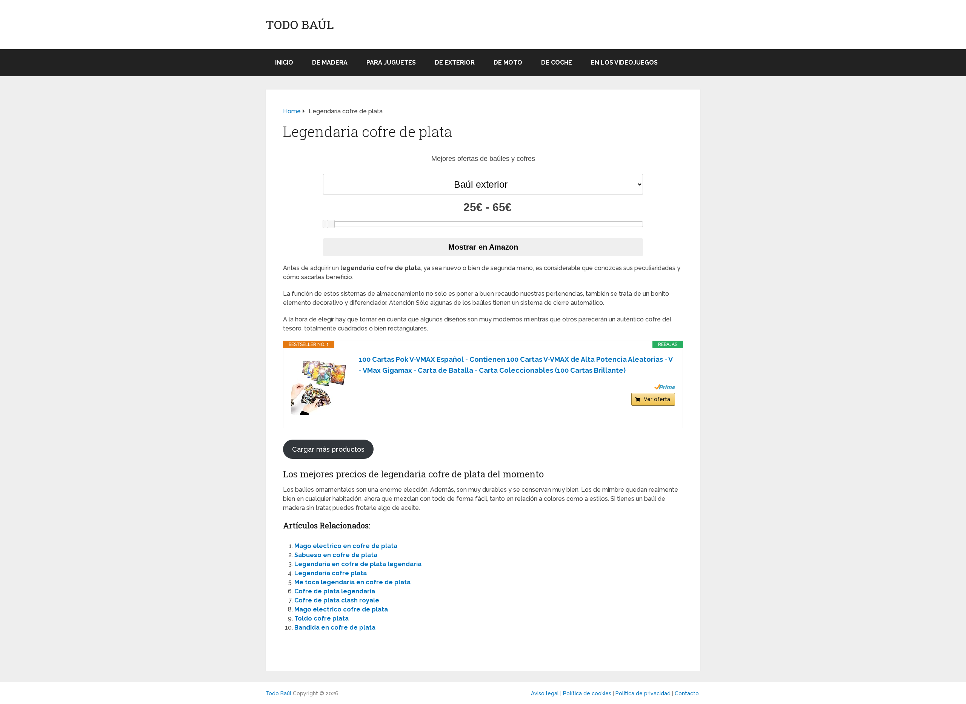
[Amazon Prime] (664, 387)
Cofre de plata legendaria (334, 591)
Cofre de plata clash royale (336, 600)
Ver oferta (657, 399)
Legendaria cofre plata (330, 573)
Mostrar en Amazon (483, 247)
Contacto (687, 693)
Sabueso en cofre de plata (335, 555)
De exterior (455, 62)
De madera (330, 62)
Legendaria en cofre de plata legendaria (357, 564)
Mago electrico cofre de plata (341, 609)
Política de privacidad (643, 693)
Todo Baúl (300, 25)
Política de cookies (587, 693)
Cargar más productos (328, 449)
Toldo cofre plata (321, 618)
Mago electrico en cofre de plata (345, 546)
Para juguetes (391, 62)
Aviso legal (545, 693)
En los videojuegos (624, 62)
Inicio (284, 62)
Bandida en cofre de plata (334, 627)
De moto (508, 62)
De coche (556, 62)
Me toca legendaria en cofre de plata (352, 582)
